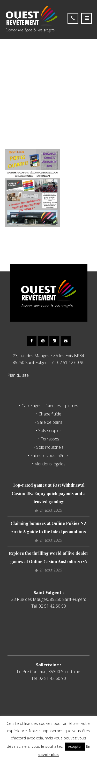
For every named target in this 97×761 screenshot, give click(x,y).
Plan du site (18, 375)
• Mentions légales (48, 464)
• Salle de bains (48, 422)
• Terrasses (48, 439)
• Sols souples (49, 430)
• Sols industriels (49, 447)
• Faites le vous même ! (49, 455)
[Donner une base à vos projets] (31, 19)
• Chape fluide (48, 414)
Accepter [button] (75, 746)
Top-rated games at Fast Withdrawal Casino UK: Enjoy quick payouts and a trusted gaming (49, 493)
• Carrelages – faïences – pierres (48, 405)
